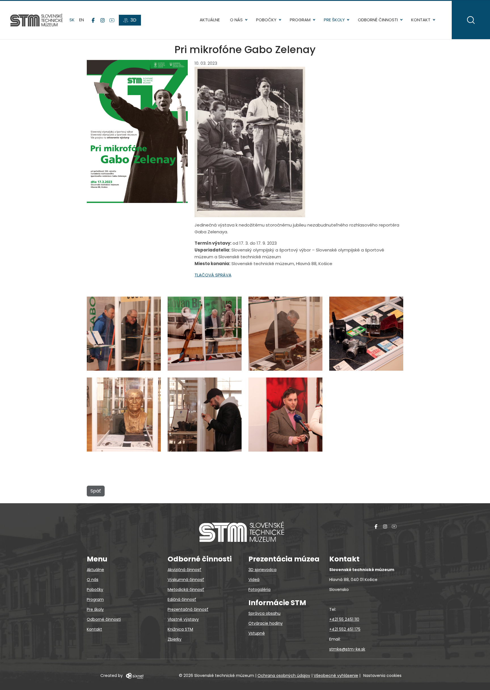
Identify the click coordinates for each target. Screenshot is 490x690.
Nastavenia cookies (382, 675)
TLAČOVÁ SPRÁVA (213, 275)
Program (300, 20)
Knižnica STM (180, 629)
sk (72, 20)
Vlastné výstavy (183, 619)
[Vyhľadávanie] (471, 20)
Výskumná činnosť (186, 579)
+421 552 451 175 (344, 629)
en (81, 20)
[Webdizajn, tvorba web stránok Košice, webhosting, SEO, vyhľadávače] (134, 675)
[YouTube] (111, 20)
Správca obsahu (264, 613)
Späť (95, 491)
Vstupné (256, 633)
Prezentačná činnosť (188, 609)
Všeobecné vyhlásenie (336, 675)
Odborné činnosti (378, 20)
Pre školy (334, 20)
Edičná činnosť (182, 599)
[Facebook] (93, 20)
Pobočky (266, 20)
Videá (253, 579)
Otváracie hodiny (265, 623)
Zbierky (174, 639)
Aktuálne (210, 20)
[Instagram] (102, 20)
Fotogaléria (259, 589)
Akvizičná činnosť (184, 569)
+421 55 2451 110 (344, 619)
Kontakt (420, 20)
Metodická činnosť (186, 589)
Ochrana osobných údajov (283, 675)
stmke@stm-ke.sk (347, 649)
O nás (236, 20)
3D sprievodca (262, 569)
